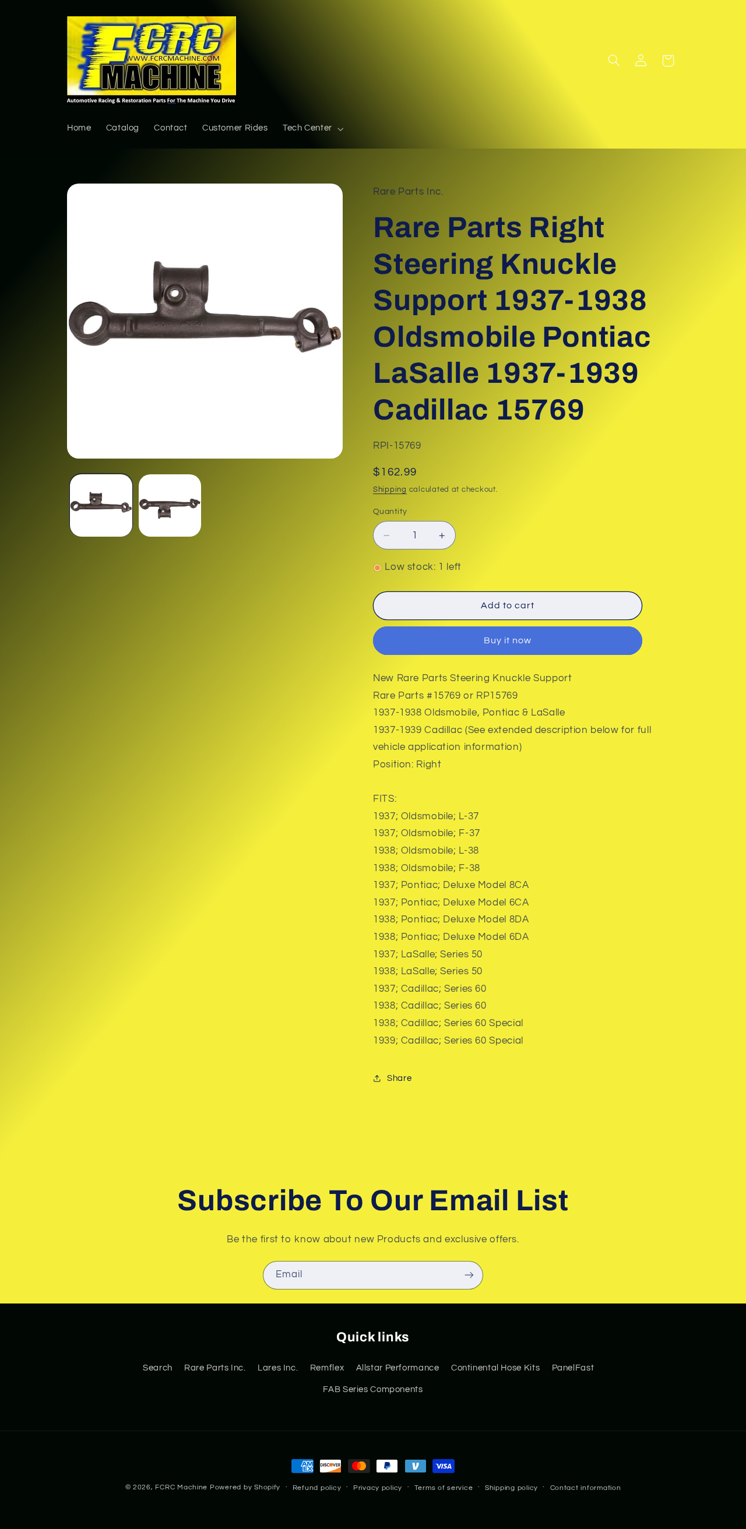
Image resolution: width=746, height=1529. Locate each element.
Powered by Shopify (245, 1487)
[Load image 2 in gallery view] (170, 505)
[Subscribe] (469, 1275)
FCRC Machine (181, 1487)
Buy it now (508, 641)
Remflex (327, 1368)
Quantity (390, 512)
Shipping (390, 490)
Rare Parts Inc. (214, 1368)
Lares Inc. (278, 1368)
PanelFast (573, 1368)
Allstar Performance (397, 1368)
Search (158, 1368)
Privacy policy (377, 1488)
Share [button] (399, 1078)
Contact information (585, 1488)
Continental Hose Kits (495, 1368)
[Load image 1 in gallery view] (101, 505)
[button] (312, 129)
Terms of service (443, 1488)
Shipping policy (511, 1488)
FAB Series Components (373, 1389)
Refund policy (317, 1488)
